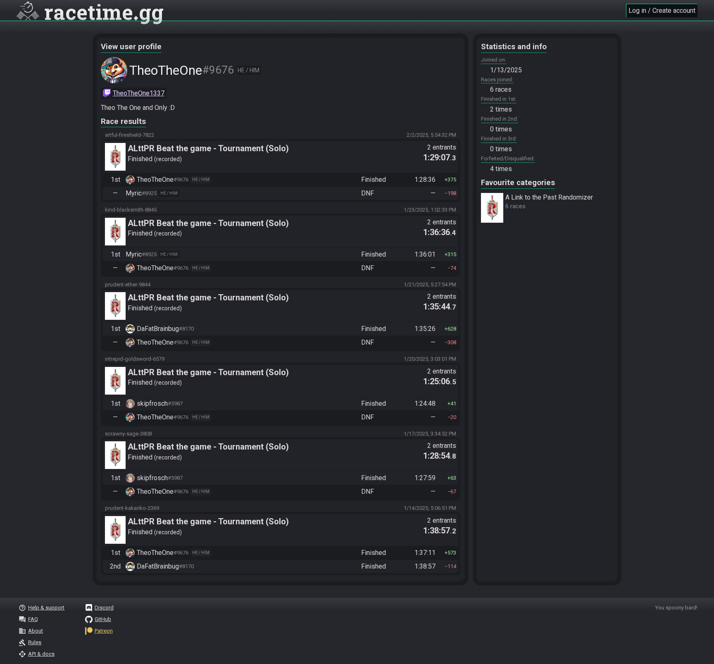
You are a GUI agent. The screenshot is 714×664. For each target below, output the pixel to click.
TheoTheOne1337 (138, 93)
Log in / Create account (661, 10)
